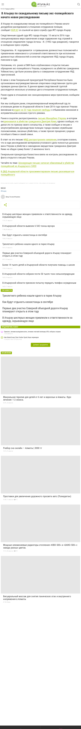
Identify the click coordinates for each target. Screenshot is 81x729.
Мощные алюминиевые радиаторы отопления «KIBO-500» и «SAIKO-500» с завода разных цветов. (40, 546)
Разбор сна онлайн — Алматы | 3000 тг (22, 448)
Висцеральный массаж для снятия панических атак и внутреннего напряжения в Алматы (37, 598)
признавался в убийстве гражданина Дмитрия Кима (29, 121)
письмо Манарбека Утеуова (52, 118)
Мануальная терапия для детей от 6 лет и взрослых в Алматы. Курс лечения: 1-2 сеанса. (37, 398)
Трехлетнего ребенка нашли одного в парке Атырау (28, 244)
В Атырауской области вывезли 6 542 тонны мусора (28, 226)
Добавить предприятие (40, 345)
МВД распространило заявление (40, 139)
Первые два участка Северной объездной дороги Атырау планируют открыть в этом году (36, 254)
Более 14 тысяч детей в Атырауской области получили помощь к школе (38, 264)
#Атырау (3, 191)
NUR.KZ (14, 30)
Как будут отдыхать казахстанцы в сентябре (24, 235)
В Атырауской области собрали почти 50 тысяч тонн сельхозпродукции (38, 274)
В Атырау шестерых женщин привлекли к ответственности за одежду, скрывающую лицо (37, 215)
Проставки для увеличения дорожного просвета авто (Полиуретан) (37, 496)
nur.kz (3, 188)
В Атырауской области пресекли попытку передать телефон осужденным (39, 282)
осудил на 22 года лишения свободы (31, 110)
